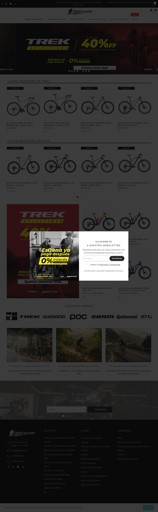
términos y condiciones (110, 265)
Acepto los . (105, 265)
